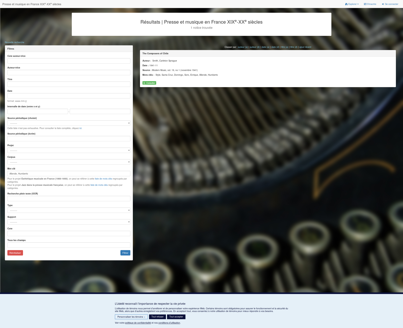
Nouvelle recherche (14, 42)
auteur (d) (255, 46)
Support (11, 216)
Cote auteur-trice (16, 55)
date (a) (266, 46)
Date (9, 90)
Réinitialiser (15, 252)
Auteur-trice (13, 67)
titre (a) (284, 46)
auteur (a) (243, 46)
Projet (10, 145)
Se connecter (391, 4)
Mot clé (11, 168)
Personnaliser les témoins (131, 316)
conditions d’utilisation (169, 322)
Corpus (11, 156)
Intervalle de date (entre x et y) (23, 106)
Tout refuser (157, 316)
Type (10, 205)
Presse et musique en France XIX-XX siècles (31, 4)
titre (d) (294, 46)
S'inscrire (371, 4)
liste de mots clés (103, 178)
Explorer (352, 4)
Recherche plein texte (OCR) (22, 193)
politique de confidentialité (138, 322)
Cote (9, 228)
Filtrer (125, 252)
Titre (9, 79)
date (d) (275, 46)
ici (80, 128)
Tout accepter (176, 316)
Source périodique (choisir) (22, 118)
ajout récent (305, 46)
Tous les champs (16, 240)
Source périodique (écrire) (21, 133)
